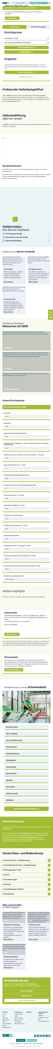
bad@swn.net (26, 996)
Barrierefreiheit (11, 773)
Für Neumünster (39, 3)
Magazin (28, 1012)
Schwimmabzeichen (12, 753)
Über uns (12, 1043)
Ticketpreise (11, 18)
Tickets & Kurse (14, 27)
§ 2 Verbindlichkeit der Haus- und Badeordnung (19, 865)
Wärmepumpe (5, 1020)
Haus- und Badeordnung (14, 740)
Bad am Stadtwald (6, 1023)
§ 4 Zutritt (6, 875)
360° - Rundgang (11, 733)
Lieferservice (11, 634)
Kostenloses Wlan (12, 727)
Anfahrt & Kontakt (12, 793)
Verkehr (4, 1025)
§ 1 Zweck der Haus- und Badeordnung (16, 860)
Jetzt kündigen (20, 1040)
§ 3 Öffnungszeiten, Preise (11, 870)
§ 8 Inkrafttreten (8, 894)
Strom (3, 1014)
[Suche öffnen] (46, 3)
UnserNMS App (17, 1021)
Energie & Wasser (18, 1014)
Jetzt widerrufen (32, 1040)
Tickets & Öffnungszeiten (27, 1000)
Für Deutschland (20, 3)
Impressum (25, 1043)
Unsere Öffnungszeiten (38, 27)
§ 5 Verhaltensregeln (9, 879)
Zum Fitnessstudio (12, 670)
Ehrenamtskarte (11, 747)
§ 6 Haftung (6, 884)
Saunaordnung (11, 767)
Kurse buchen (10, 787)
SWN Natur (41, 1015)
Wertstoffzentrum (6, 1027)
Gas (3, 1016)
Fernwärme (5, 1018)
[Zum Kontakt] (50, 312)
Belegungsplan (11, 760)
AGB (30, 1043)
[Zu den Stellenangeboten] (50, 317)
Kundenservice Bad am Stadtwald (25, 809)
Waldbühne (10, 800)
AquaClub (9, 780)
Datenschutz (19, 1043)
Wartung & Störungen (19, 1023)
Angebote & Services (43, 1017)
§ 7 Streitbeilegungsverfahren (13, 889)
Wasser (4, 1021)
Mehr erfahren (8, 282)
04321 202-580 (26, 991)
